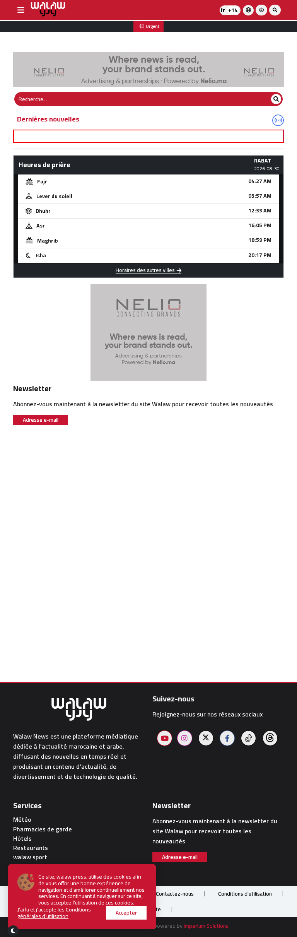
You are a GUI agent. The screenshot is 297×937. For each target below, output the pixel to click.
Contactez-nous (175, 894)
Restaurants (30, 848)
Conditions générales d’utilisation (54, 913)
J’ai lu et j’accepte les (54, 913)
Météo (22, 819)
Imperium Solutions (206, 926)
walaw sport (30, 857)
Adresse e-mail (40, 420)
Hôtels (22, 838)
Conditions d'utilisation (245, 894)
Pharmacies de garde (42, 829)
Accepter (126, 913)
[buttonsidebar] (21, 10)
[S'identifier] (261, 10)
